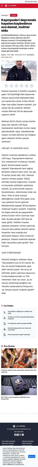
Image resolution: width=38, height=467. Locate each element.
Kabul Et (31, 456)
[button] (2, 5)
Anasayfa (4, 15)
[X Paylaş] (11, 86)
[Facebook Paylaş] (6, 86)
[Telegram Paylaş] (21, 86)
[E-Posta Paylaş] (32, 86)
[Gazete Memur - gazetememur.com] (10, 6)
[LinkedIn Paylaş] (16, 86)
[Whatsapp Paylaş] (27, 86)
